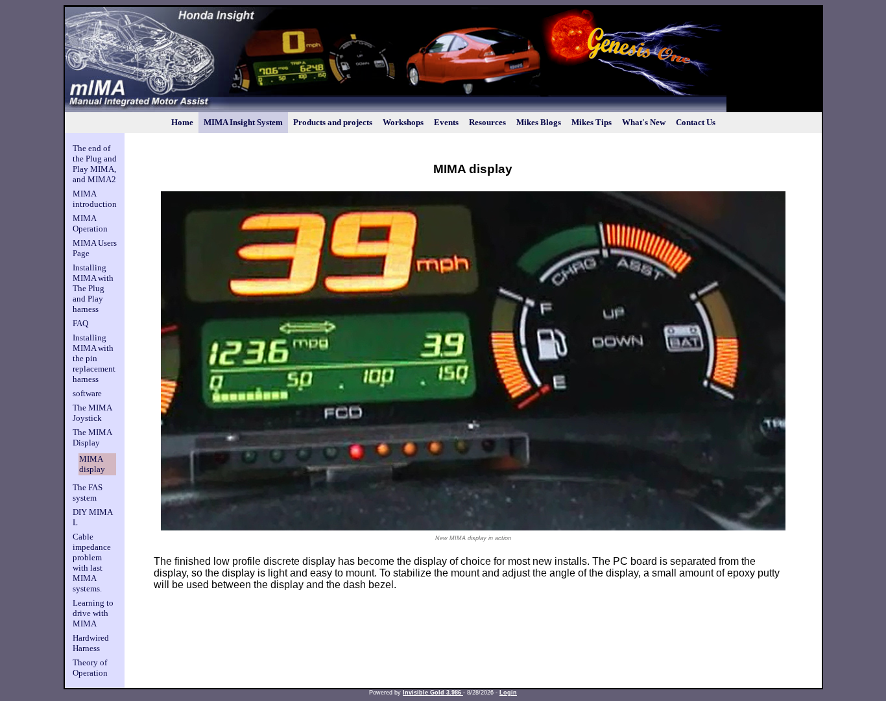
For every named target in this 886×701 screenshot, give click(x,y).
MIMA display (92, 464)
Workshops (403, 122)
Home (182, 122)
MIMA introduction (95, 199)
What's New (643, 122)
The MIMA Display (92, 437)
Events (446, 122)
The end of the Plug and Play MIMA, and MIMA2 (95, 163)
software (87, 393)
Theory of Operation (90, 668)
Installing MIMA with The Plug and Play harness (93, 288)
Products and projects (332, 122)
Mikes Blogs (538, 122)
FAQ (80, 323)
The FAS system (87, 492)
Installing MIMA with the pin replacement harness (94, 358)
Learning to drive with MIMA (93, 613)
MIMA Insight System (243, 122)
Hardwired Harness (91, 643)
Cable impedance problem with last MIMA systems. (92, 562)
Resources (487, 122)
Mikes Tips (591, 122)
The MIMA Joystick (92, 413)
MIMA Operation (90, 223)
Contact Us (695, 122)
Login (508, 692)
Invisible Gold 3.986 (433, 692)
